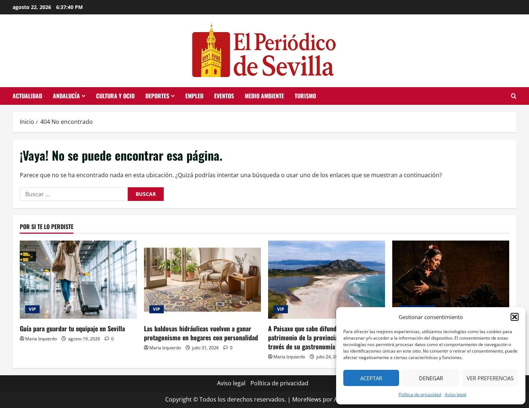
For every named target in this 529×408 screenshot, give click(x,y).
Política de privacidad (420, 394)
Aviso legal (455, 394)
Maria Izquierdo (41, 339)
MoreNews (306, 399)
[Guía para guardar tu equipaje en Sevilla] (78, 280)
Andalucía (66, 95)
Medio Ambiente (264, 95)
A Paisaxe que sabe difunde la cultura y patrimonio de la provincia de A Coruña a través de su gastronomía (322, 337)
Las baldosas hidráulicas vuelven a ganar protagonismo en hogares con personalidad (201, 333)
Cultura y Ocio (115, 95)
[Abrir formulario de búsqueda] (513, 96)
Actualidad (27, 95)
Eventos (224, 95)
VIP (32, 309)
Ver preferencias (490, 378)
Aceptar (371, 378)
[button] (514, 316)
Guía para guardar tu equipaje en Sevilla (72, 328)
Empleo (194, 95)
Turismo (305, 95)
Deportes (157, 95)
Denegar (431, 378)
